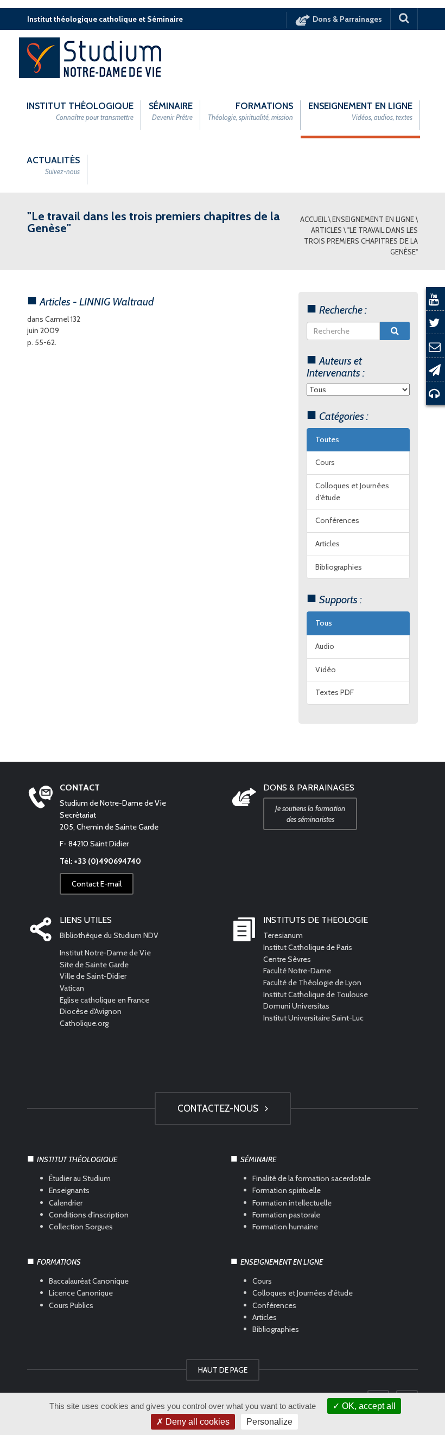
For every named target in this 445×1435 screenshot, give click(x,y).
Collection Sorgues (81, 1227)
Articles (326, 230)
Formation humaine (285, 1227)
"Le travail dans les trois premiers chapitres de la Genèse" (361, 241)
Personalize (269, 1421)
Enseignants (69, 1190)
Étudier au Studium (80, 1178)
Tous (323, 623)
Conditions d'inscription (89, 1215)
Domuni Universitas (296, 1006)
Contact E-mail (97, 884)
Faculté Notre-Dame (297, 970)
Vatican (72, 988)
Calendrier (65, 1202)
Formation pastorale (286, 1215)
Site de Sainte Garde (94, 965)
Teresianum (283, 935)
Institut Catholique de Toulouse (315, 994)
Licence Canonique (81, 1293)
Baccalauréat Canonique (89, 1281)
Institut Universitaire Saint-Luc (313, 1018)
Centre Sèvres (287, 959)
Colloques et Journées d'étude (352, 491)
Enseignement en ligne (373, 219)
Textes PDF (334, 692)
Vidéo (325, 669)
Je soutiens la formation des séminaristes (310, 813)
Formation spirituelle (286, 1190)
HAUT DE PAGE (222, 1370)
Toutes (327, 439)
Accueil (313, 219)
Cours (325, 462)
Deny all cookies (196, 1421)
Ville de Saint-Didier (94, 976)
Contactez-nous (220, 1108)
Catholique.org (85, 1023)
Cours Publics (71, 1305)
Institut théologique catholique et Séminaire (105, 19)
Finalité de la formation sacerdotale (311, 1178)
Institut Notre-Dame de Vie (105, 953)
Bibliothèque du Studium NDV (109, 935)
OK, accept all (368, 1406)
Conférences (337, 520)
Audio (324, 646)
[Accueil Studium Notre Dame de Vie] (91, 57)
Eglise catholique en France (104, 1000)
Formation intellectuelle (292, 1202)
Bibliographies (338, 567)
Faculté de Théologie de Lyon (312, 982)
